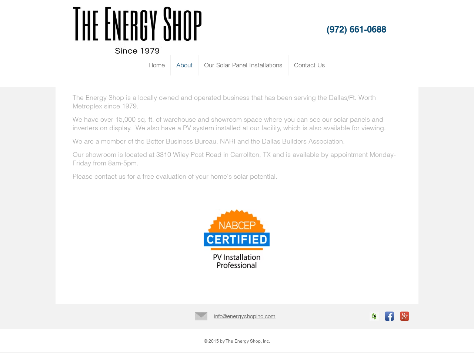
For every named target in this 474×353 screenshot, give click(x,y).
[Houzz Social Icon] (374, 316)
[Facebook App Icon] (389, 316)
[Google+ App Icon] (404, 316)
